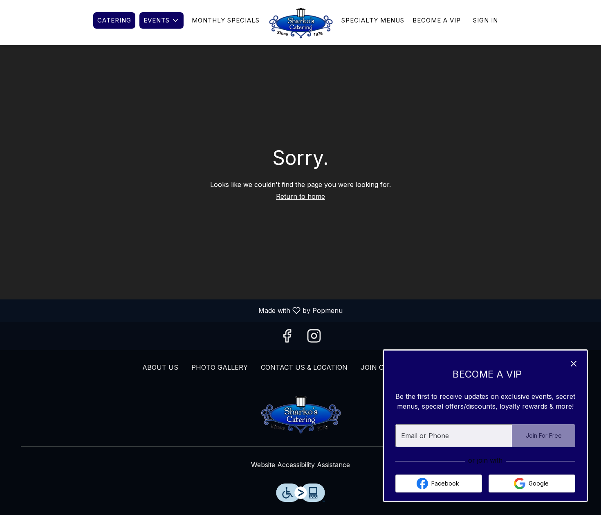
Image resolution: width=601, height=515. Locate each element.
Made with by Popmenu (174, 310)
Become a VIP (437, 20)
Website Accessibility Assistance (300, 465)
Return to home (300, 196)
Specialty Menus (372, 20)
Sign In (485, 20)
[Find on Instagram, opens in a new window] (314, 338)
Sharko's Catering (300, 413)
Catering (114, 20)
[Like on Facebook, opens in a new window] (287, 338)
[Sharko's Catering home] (300, 22)
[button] (161, 20)
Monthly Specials (226, 20)
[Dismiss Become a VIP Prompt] (573, 363)
